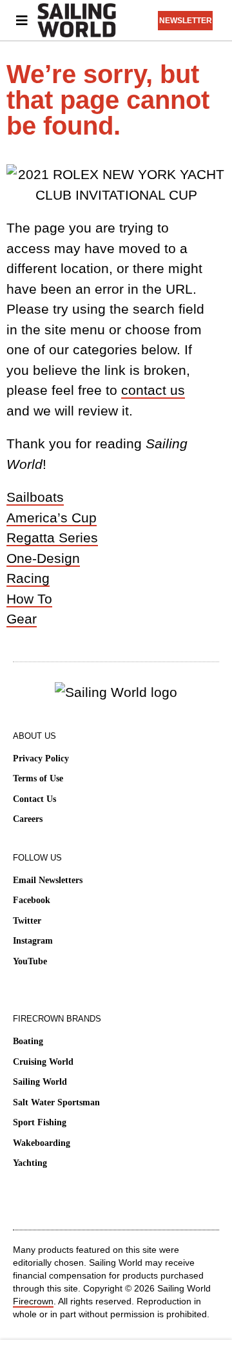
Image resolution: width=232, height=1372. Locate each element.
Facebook (31, 900)
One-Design (43, 558)
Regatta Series (52, 537)
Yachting (30, 1163)
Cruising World (43, 1062)
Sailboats (35, 497)
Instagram (33, 941)
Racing (28, 578)
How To (29, 598)
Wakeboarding (41, 1143)
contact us (153, 390)
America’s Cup (51, 517)
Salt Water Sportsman (56, 1102)
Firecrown (33, 1301)
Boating (28, 1041)
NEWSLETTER (185, 20)
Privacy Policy (41, 758)
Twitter (27, 921)
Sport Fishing (39, 1122)
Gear (21, 618)
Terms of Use (38, 778)
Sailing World (40, 1082)
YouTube (30, 961)
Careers (28, 819)
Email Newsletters (47, 880)
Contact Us (34, 799)
